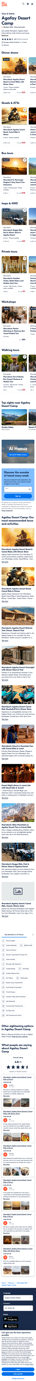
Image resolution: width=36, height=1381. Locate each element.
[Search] (23, 3)
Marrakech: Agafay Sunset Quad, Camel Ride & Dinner (17, 1078)
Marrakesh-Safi (22, 1283)
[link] (14, 76)
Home (4, 1283)
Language (6, 1293)
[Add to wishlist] (24, 59)
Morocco (11, 1283)
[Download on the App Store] (10, 1326)
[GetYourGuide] (4, 4)
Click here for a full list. (20, 1037)
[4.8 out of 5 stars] (8, 39)
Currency (6, 1303)
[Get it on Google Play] (10, 1319)
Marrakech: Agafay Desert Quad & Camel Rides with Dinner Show (17, 1113)
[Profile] (32, 4)
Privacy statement (7, 510)
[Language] (27, 3)
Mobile (5, 1314)
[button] (14, 76)
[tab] (14, 934)
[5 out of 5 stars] (18, 1082)
